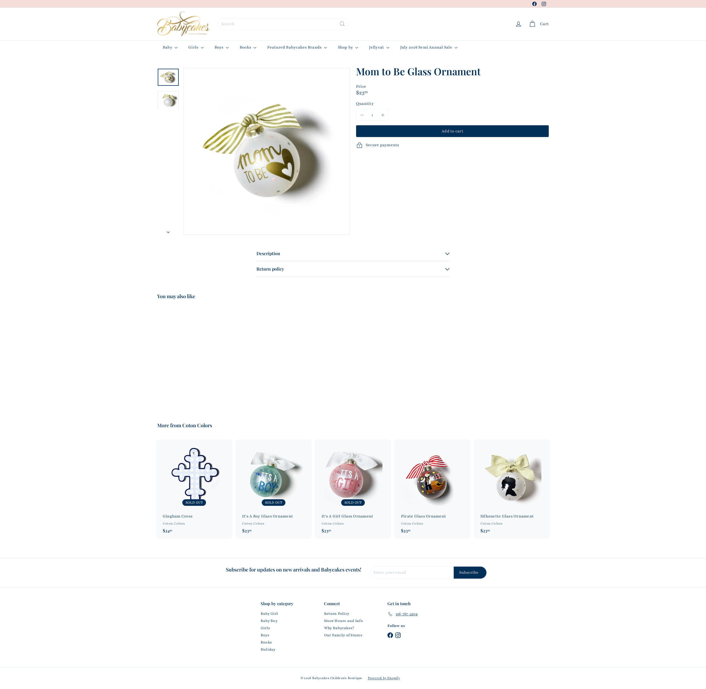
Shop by (346, 47)
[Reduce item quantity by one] (362, 115)
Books (246, 47)
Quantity (365, 103)
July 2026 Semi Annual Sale (426, 47)
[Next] (168, 231)
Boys (219, 47)
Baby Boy (269, 620)
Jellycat (377, 47)
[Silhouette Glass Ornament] (512, 489)
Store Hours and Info (343, 620)
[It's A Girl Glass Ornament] (353, 489)
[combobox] (283, 24)
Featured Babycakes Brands (294, 47)
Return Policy (336, 613)
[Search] (342, 24)
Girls (193, 47)
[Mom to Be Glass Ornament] (187, 356)
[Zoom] (267, 151)
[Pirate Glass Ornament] (432, 489)
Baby (168, 47)
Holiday (268, 649)
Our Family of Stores (343, 635)
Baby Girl (269, 613)
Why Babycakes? (339, 628)
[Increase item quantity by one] (383, 115)
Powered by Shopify (384, 678)
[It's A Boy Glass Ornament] (274, 489)
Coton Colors (197, 425)
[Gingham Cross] (194, 489)
